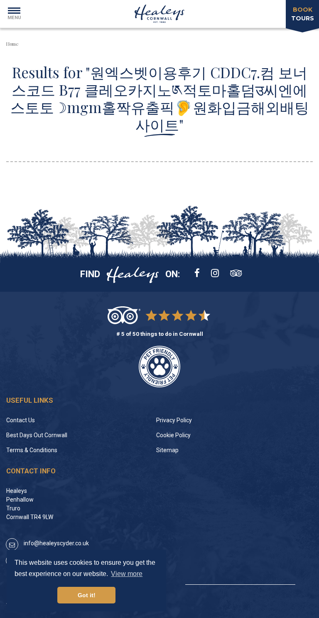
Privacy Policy (174, 420)
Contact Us (20, 420)
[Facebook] (197, 273)
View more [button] (126, 573)
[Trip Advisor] (236, 273)
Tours (302, 14)
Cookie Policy (173, 435)
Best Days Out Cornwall (36, 435)
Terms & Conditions (31, 450)
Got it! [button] (87, 595)
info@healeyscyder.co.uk (56, 543)
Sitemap (167, 450)
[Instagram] (215, 273)
